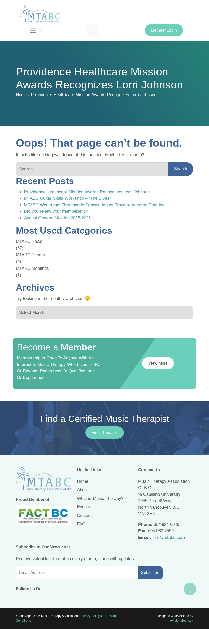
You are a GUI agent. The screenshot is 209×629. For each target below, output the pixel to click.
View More (158, 363)
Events (83, 506)
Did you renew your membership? (56, 211)
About (82, 489)
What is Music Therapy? (100, 498)
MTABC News (29, 241)
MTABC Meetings (32, 268)
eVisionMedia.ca (181, 620)
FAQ (81, 523)
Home (21, 94)
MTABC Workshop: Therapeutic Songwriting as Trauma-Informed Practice (94, 205)
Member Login (164, 30)
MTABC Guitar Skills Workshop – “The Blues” (67, 198)
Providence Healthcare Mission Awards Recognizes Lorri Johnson (87, 192)
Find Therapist (105, 432)
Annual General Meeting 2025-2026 (57, 218)
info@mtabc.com (168, 537)
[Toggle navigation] (33, 30)
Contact (84, 515)
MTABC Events (30, 254)
